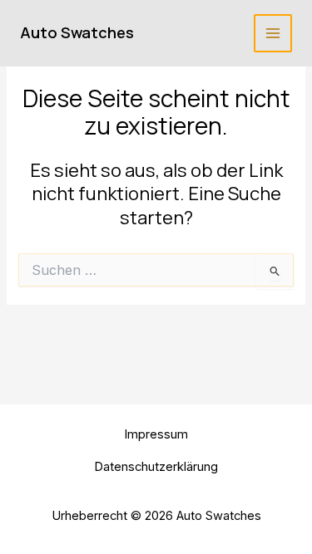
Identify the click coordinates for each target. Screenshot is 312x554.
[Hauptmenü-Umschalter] (273, 33)
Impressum (156, 434)
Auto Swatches (77, 32)
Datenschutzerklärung (156, 466)
